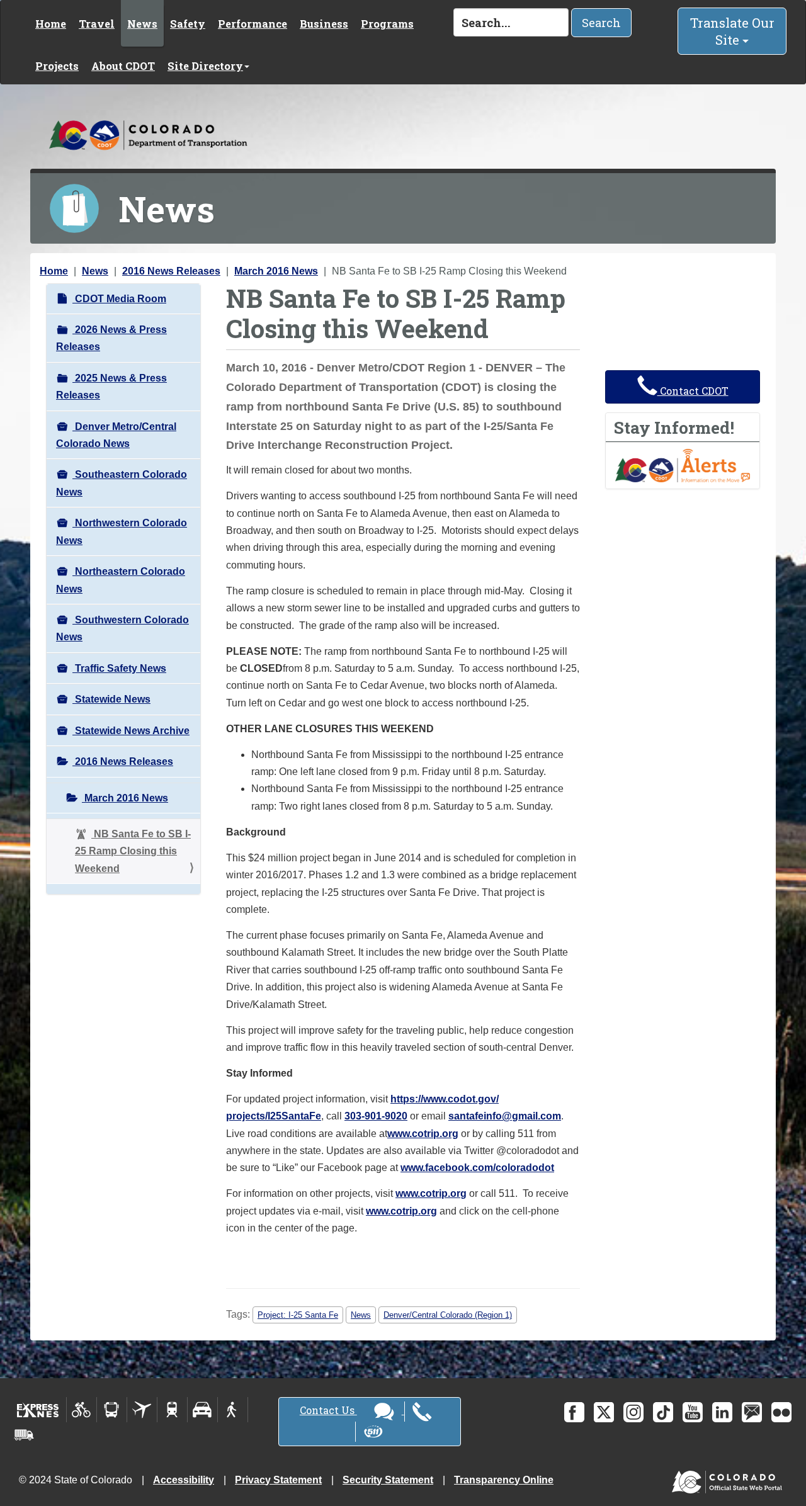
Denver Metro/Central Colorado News (116, 435)
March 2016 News (276, 271)
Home (50, 23)
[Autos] (202, 1409)
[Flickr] (781, 1412)
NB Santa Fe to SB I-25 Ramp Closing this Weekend (133, 851)
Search (601, 22)
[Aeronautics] (142, 1409)
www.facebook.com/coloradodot (477, 1167)
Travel (97, 23)
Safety (187, 23)
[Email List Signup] (752, 1412)
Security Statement (388, 1480)
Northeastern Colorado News (120, 580)
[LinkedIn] (722, 1412)
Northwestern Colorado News (121, 531)
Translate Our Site (732, 31)
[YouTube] (693, 1412)
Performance (252, 23)
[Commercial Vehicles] (24, 1434)
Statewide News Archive (131, 730)
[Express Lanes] (38, 1409)
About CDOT (123, 65)
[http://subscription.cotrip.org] (682, 464)
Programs (387, 23)
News (142, 23)
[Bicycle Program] (81, 1409)
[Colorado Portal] (729, 1478)
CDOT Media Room (119, 298)
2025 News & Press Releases (111, 386)
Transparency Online (503, 1480)
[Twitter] (604, 1412)
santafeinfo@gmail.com (504, 1116)
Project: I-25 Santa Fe (298, 1315)
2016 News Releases (171, 271)
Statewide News (111, 699)
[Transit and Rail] (111, 1409)
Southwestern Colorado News (122, 628)
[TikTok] (663, 1412)
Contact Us (328, 1410)
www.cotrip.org (422, 1133)
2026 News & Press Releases (111, 338)
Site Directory (205, 65)
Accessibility (183, 1480)
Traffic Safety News (119, 668)
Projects (57, 65)
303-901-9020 (375, 1116)
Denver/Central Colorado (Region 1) (447, 1315)
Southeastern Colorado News (121, 483)
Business (324, 23)
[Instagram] (633, 1412)
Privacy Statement (278, 1480)
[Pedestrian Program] (232, 1409)
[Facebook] (574, 1412)
